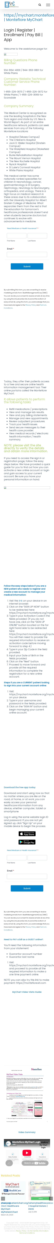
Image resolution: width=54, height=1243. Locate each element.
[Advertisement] (27, 345)
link (20, 600)
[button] (3, 1199)
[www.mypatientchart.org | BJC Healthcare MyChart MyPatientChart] (13, 1183)
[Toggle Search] (40, 5)
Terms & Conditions (27, 1233)
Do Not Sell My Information (38, 1231)
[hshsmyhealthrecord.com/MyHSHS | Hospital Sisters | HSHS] (40, 1183)
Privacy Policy (30, 305)
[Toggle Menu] (48, 5)
